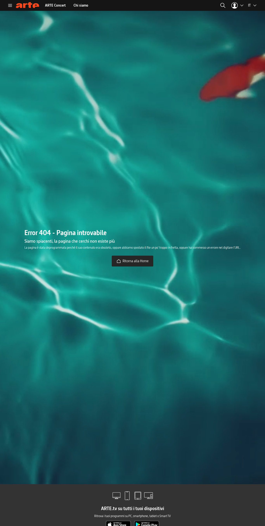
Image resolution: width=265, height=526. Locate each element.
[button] (222, 5)
